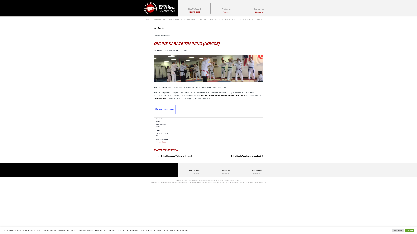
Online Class (161, 142)
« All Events (159, 28)
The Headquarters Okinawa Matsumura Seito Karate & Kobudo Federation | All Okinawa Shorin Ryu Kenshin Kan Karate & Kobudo (199, 182)
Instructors (189, 19)
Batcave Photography (260, 182)
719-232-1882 (160, 98)
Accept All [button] (410, 230)
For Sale (246, 19)
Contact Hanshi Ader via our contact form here (223, 95)
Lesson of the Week (230, 19)
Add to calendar (166, 109)
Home (148, 19)
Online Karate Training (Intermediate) (246, 156)
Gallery (202, 19)
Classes (213, 19)
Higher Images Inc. (236, 180)
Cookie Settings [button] (398, 230)
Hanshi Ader (174, 19)
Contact (258, 19)
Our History (159, 19)
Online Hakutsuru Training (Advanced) (176, 156)
